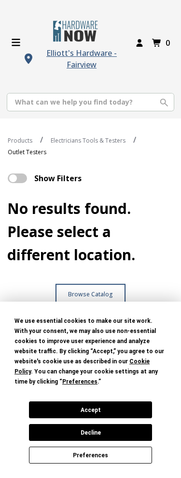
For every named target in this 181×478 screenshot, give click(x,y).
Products (20, 140)
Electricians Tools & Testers (88, 140)
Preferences (90, 455)
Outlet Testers (27, 152)
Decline (91, 432)
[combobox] (90, 102)
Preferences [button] (79, 381)
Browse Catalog (90, 294)
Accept (91, 410)
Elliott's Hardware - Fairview (81, 59)
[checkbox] (17, 178)
